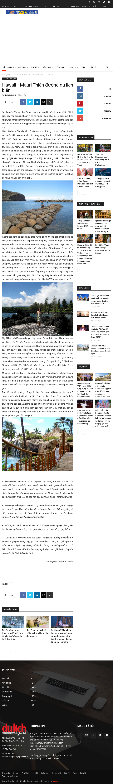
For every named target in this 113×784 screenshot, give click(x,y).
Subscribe (106, 118)
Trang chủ (6, 74)
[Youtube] (109, 2)
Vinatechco (57, 781)
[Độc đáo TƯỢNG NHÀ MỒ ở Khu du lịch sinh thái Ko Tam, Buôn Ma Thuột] (85, 148)
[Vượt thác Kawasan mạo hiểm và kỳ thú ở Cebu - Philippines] (103, 148)
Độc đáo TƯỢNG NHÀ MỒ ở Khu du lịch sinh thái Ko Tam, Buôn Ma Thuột (85, 159)
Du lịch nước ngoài (9, 79)
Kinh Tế (65, 6)
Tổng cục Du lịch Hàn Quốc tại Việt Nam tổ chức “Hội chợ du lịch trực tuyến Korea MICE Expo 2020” (100, 331)
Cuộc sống (75, 6)
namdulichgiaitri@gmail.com (15, 756)
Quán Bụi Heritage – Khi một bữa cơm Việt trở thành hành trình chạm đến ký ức (103, 226)
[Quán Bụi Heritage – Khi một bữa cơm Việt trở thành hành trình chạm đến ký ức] (103, 214)
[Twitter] (104, 2)
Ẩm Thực (56, 6)
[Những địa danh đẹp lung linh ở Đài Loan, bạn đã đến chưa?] (83, 314)
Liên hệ (93, 67)
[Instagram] (94, 2)
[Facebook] (89, 2)
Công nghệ (86, 6)
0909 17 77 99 (10, 6)
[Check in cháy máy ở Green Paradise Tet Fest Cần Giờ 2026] (85, 172)
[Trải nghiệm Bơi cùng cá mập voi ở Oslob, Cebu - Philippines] (103, 172)
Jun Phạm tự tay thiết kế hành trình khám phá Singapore (37, 633)
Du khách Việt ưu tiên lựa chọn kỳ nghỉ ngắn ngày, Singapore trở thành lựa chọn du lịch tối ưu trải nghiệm (61, 636)
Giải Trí (96, 6)
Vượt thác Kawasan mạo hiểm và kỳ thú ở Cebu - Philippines (102, 159)
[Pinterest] (99, 2)
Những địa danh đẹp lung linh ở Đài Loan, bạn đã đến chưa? (99, 315)
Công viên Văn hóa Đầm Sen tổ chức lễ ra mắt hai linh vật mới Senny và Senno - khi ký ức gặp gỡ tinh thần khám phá (103, 418)
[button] (107, 67)
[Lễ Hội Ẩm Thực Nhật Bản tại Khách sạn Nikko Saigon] (103, 238)
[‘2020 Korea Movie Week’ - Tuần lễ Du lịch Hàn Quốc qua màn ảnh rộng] (83, 348)
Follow (107, 96)
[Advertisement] (56, 41)
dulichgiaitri (10, 95)
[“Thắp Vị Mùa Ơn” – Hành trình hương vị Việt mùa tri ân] (85, 214)
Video (104, 6)
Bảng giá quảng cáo (10, 776)
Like (109, 89)
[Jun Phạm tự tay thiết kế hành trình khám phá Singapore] (37, 622)
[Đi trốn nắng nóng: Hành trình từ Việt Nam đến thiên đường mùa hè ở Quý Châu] (13, 622)
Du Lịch (47, 6)
